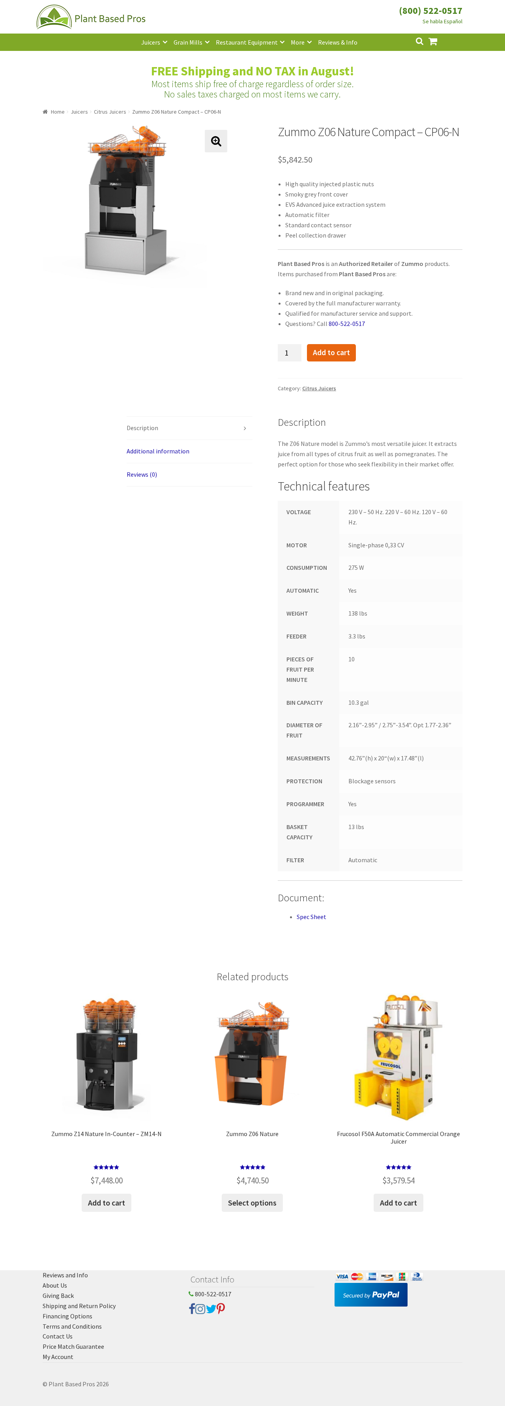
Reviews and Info (65, 1275)
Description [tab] (142, 428)
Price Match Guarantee (73, 1346)
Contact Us (58, 1336)
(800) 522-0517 (430, 10)
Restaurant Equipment (247, 42)
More (298, 42)
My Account (58, 1357)
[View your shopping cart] (439, 40)
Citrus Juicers (110, 111)
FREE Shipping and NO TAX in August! (252, 71)
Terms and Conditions (72, 1326)
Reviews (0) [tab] (142, 474)
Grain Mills (188, 42)
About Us (55, 1285)
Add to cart (331, 352)
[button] (216, 141)
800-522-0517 (347, 324)
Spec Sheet (311, 917)
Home (58, 111)
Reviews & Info (337, 42)
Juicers (150, 42)
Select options (252, 1203)
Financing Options (67, 1316)
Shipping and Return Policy (79, 1306)
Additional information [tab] (158, 451)
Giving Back (58, 1295)
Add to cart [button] (106, 1203)
